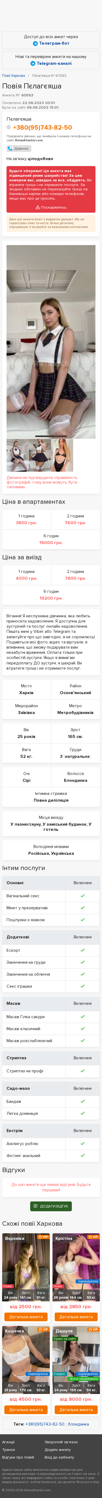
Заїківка (26, 712)
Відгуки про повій (18, 1457)
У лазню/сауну (26, 824)
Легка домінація (22, 1113)
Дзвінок (21, 148)
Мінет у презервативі (27, 908)
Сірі (26, 780)
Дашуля (64, 1331)
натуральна (77, 756)
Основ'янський (75, 692)
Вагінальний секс (23, 896)
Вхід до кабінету (59, 1457)
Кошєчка (14, 1331)
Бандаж (14, 1101)
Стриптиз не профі (25, 1071)
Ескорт (13, 950)
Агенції (8, 1442)
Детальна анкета (26, 1317)
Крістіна (63, 1238)
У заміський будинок (64, 824)
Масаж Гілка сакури (26, 1017)
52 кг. (26, 756)
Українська (62, 853)
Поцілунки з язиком (26, 920)
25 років (26, 736)
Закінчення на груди (26, 962)
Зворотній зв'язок (61, 1442)
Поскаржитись (54, 207)
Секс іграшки (19, 986)
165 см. (75, 736)
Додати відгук (54, 1206)
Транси (8, 1449)
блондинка (78, 1424)
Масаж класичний (23, 1029)
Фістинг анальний (23, 1155)
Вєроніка (14, 1238)
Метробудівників (75, 712)
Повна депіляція (51, 800)
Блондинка (75, 780)
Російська (38, 853)
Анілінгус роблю (22, 1143)
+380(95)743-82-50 (42, 128)
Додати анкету (58, 1449)
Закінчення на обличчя (28, 974)
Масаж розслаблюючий (29, 1041)
